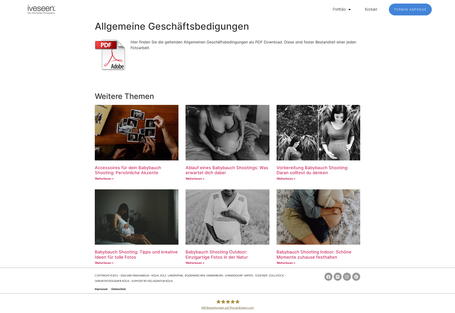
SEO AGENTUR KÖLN (160, 280)
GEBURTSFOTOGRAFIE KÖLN (112, 280)
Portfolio (339, 9)
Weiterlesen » (104, 178)
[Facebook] (328, 277)
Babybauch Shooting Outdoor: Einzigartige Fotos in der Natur (217, 254)
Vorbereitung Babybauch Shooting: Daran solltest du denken (312, 170)
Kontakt (371, 9)
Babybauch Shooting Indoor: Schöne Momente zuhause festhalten (314, 254)
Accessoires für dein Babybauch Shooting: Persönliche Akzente (128, 170)
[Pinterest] (356, 277)
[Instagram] (347, 277)
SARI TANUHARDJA (138, 275)
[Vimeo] (338, 277)
